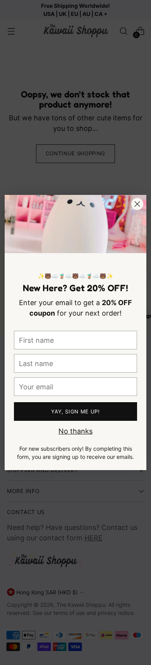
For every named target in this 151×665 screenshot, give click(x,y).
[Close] (137, 204)
